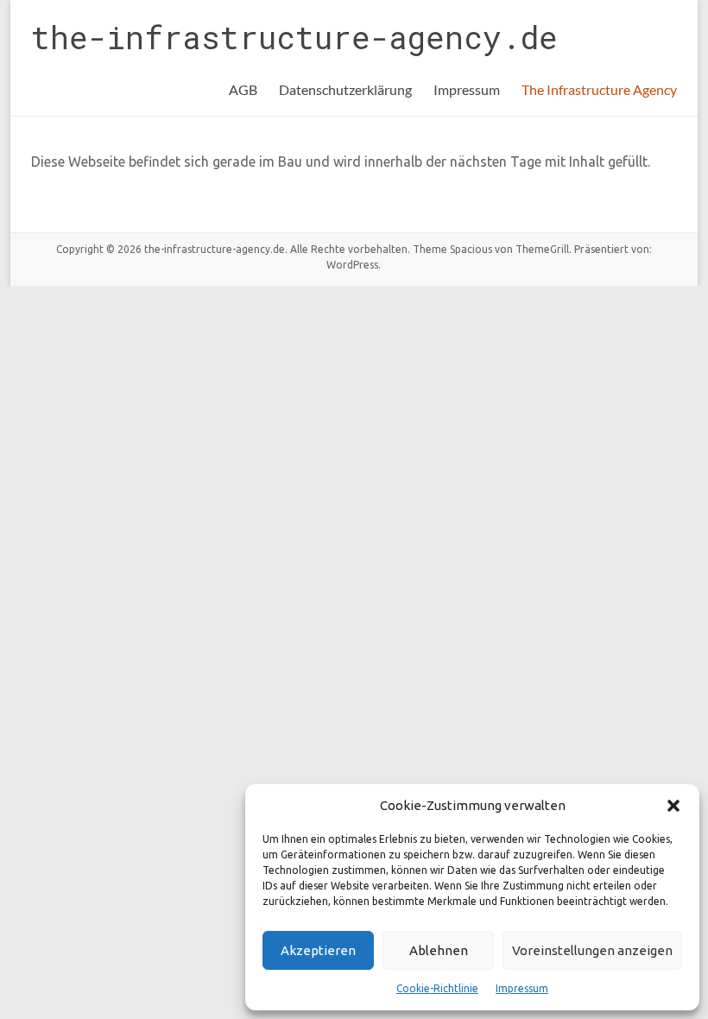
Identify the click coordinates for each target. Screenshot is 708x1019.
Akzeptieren (318, 950)
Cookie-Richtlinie (437, 988)
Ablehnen (438, 950)
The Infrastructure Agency (599, 89)
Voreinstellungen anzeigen (592, 950)
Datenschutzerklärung (345, 89)
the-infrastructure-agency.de (294, 37)
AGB (243, 89)
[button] (673, 805)
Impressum (522, 988)
